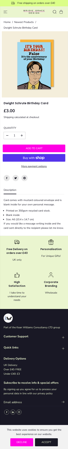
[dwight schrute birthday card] (35, 64)
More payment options (34, 166)
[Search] (54, 12)
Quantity (10, 128)
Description (10, 190)
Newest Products (24, 22)
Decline (22, 442)
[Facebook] (7, 178)
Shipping (9, 117)
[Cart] (61, 12)
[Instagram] (19, 412)
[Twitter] (16, 178)
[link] (34, 318)
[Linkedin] (13, 412)
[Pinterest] (24, 178)
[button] (6, 11)
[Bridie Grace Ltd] (34, 12)
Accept (46, 442)
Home (7, 22)
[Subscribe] (63, 402)
